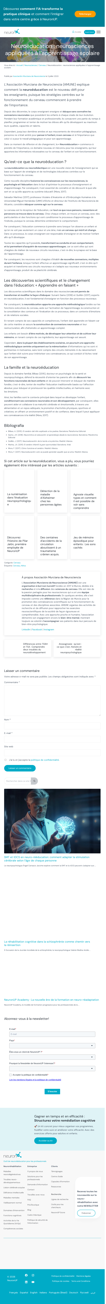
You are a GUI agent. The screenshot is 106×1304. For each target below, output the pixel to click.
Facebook (37, 629)
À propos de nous (35, 1171)
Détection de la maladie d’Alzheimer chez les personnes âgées (51, 497)
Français (13, 1292)
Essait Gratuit (89, 32)
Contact (31, 1189)
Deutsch (73, 1292)
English (33, 1292)
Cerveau (17, 563)
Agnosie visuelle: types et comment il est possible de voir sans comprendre (84, 501)
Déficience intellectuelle (13, 1192)
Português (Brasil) (58, 1292)
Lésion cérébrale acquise (14, 1187)
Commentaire (12, 682)
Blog (29, 1210)
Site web (8, 746)
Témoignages (56, 1171)
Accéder (78, 32)
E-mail (8, 733)
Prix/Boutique (33, 1205)
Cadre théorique (34, 1215)
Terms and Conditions (80, 1281)
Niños (23, 566)
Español (24, 1292)
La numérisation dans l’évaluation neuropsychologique (19, 499)
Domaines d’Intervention (13, 1210)
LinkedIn (26, 629)
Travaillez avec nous (35, 1194)
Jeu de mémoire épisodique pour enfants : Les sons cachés (84, 542)
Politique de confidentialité (62, 1276)
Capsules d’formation (60, 1181)
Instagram (49, 629)
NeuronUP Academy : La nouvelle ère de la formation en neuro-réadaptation (51, 999)
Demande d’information (37, 1184)
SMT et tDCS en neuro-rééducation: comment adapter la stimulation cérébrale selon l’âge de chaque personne (46, 858)
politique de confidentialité (45, 759)
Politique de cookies (60, 1281)
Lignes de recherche (59, 1199)
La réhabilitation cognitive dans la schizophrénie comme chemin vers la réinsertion (47, 943)
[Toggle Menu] (98, 32)
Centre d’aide (57, 1176)
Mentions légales (83, 1276)
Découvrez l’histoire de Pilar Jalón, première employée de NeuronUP (17, 544)
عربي (93, 1292)
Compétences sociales (13, 1228)
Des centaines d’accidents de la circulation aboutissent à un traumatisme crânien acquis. (51, 546)
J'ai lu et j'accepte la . (34, 759)
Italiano (43, 1292)
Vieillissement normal (12, 1203)
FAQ (29, 1200)
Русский (84, 1292)
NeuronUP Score (58, 1212)
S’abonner (86, 1213)
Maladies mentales (11, 1197)
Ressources (56, 1186)
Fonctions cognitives (12, 1215)
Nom (7, 719)
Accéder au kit (45, 1140)
